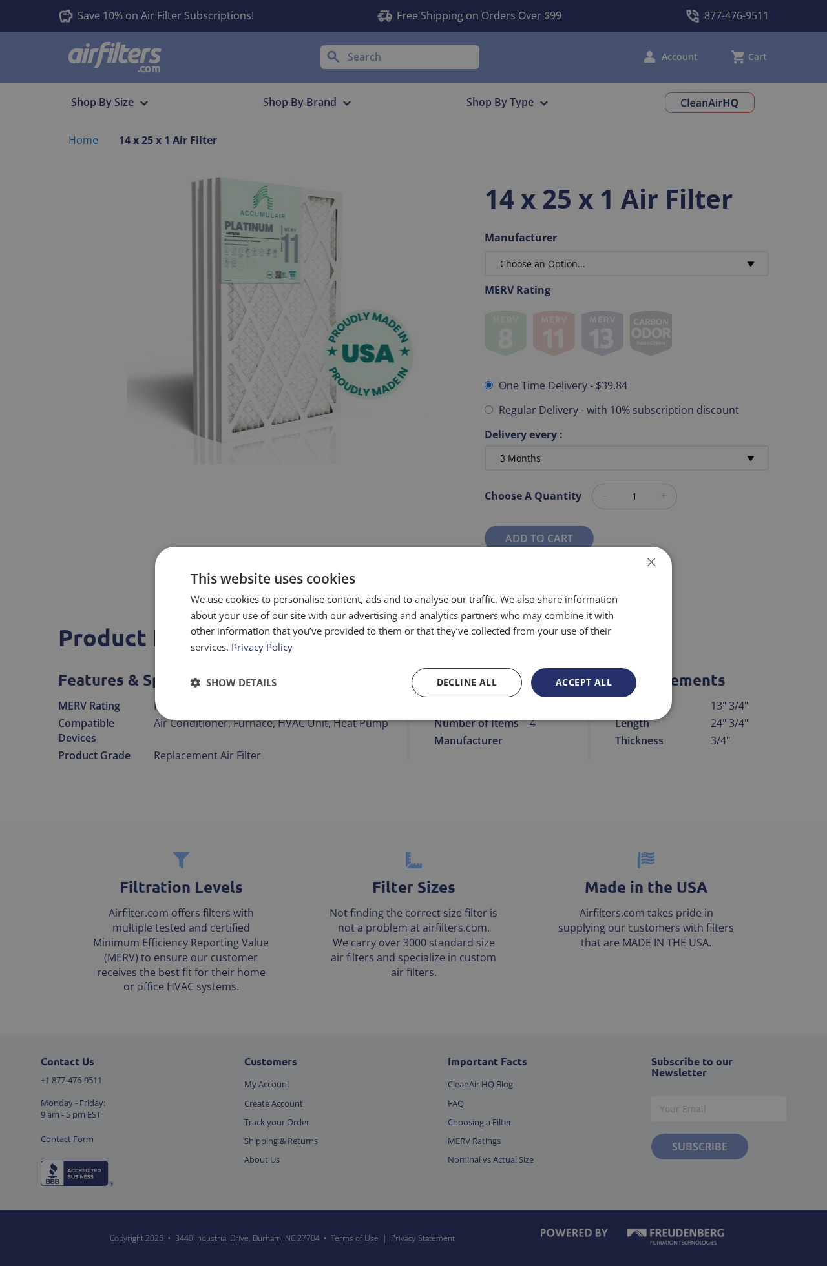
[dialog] (413, 632)
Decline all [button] (467, 682)
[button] (234, 682)
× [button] (651, 561)
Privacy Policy (262, 646)
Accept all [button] (584, 682)
